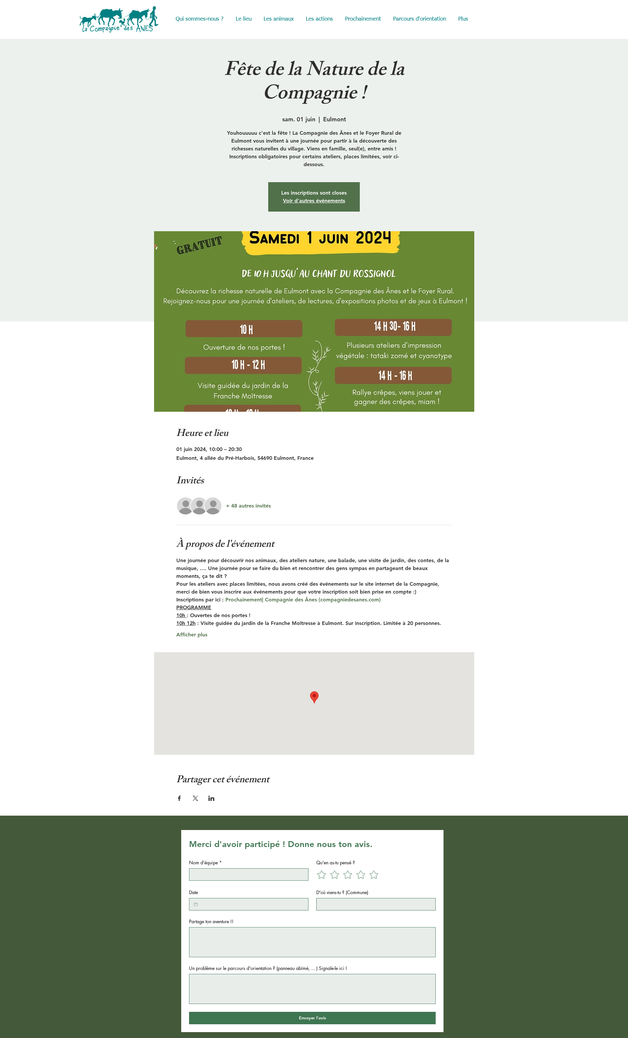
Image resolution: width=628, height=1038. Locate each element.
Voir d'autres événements (314, 201)
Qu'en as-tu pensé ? (335, 862)
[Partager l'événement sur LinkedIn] (211, 798)
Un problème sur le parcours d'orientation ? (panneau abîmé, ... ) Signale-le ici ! (268, 968)
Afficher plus (191, 634)
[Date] (195, 904)
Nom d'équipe (205, 862)
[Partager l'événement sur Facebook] (179, 798)
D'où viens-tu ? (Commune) (342, 892)
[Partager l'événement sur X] (195, 798)
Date (193, 892)
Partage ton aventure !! (211, 921)
